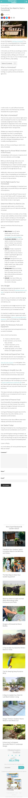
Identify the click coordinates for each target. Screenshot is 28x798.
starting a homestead (17, 41)
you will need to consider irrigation (13, 237)
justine (7, 14)
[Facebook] (8, 755)
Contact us (14, 794)
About (16, 792)
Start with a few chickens (7, 362)
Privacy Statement (23, 771)
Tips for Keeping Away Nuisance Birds (13, 672)
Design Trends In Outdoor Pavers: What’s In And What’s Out (13, 720)
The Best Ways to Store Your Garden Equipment (12, 576)
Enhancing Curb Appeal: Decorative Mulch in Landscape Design (13, 744)
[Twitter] (12, 755)
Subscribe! (14, 785)
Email (3, 478)
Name (3, 471)
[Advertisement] (14, 90)
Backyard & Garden (4, 5)
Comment (4, 452)
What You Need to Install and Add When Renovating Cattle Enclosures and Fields (13, 600)
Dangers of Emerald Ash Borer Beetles (12, 625)
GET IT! (21, 767)
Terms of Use (15, 771)
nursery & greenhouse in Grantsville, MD (11, 382)
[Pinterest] (19, 755)
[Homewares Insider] (14, 751)
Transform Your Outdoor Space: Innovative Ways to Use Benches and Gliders (13, 551)
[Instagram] (15, 755)
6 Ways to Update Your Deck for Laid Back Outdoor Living (13, 696)
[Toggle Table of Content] (14, 63)
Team (20, 792)
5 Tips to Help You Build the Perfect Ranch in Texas (14, 649)
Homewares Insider (12, 1)
